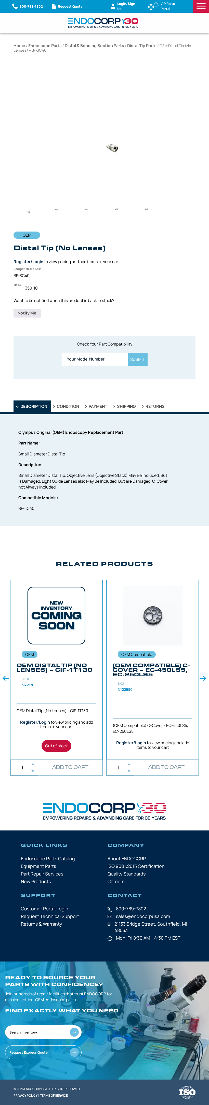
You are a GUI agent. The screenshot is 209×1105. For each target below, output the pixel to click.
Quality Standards (127, 874)
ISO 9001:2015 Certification (136, 866)
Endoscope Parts (45, 45)
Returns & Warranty (41, 924)
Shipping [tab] (126, 406)
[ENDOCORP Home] (103, 23)
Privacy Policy (25, 1095)
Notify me (27, 313)
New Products (36, 881)
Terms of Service (54, 1095)
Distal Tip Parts (141, 45)
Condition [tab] (67, 406)
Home (19, 45)
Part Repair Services (42, 874)
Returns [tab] (155, 406)
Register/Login (28, 261)
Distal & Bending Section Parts (94, 45)
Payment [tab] (97, 406)
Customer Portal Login (44, 909)
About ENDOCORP (127, 858)
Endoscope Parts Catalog (48, 858)
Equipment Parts (38, 866)
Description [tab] (33, 406)
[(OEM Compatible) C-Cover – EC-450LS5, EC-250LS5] (153, 669)
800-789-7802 (131, 909)
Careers (116, 881)
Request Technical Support (50, 916)
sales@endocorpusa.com (143, 916)
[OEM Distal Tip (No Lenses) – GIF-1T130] (56, 669)
